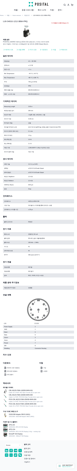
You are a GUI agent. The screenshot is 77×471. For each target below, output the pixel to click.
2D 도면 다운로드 (12, 371)
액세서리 (64, 49)
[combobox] (13, 445)
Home (2, 15)
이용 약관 (27, 455)
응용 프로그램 (28, 10)
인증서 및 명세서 (29, 458)
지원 (52, 10)
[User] (64, 5)
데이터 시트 (9, 49)
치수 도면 (33, 49)
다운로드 (45, 49)
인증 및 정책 (28, 452)
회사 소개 (42, 10)
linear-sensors (17, 15)
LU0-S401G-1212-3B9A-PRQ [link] (42, 15)
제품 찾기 (27, 15)
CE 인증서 (10, 374)
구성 (44, 368)
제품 (16, 10)
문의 (60, 10)
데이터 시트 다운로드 (13, 368)
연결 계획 (21, 49)
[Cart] (72, 5)
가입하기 (27, 462)
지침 (54, 49)
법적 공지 (27, 448)
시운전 (45, 371)
